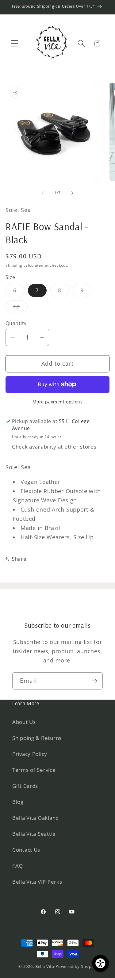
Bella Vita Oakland (35, 817)
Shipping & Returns (37, 737)
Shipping (14, 265)
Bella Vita (44, 966)
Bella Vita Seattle (34, 833)
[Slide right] (72, 193)
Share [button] (19, 558)
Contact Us (26, 849)
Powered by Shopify (76, 966)
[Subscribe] (94, 680)
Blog (18, 801)
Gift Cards (25, 785)
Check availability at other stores (54, 446)
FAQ (17, 865)
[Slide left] (42, 193)
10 (20, 308)
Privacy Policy (29, 753)
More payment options (58, 402)
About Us (24, 721)
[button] (15, 43)
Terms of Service (34, 769)
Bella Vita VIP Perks (37, 881)
